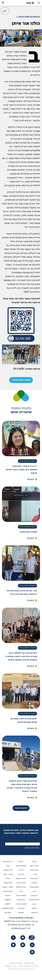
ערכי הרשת (34, 866)
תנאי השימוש (29, 963)
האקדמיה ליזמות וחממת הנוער (34, 900)
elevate (8, 966)
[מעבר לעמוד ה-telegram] (13, 944)
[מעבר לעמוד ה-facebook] (13, 937)
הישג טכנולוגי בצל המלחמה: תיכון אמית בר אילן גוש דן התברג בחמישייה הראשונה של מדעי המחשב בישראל (21, 656)
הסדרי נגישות (21, 879)
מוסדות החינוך (21, 866)
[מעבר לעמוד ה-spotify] (22, 944)
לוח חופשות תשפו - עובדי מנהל (8, 874)
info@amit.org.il (18, 928)
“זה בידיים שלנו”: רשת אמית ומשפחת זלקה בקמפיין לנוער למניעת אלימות (21, 469)
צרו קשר (31, 937)
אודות (34, 862)
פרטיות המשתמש (16, 963)
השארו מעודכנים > (21, 380)
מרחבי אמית (21, 883)
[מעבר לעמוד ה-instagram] (32, 944)
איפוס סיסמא (7, 891)
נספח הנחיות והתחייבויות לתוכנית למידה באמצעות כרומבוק (21, 904)
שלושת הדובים (24, 966)
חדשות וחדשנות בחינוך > (28, 17)
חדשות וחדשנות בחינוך (27, 461)
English (8, 900)
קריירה (21, 870)
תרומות (7, 896)
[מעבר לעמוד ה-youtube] (22, 937)
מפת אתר (7, 913)
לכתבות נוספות (21, 808)
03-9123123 (26, 925)
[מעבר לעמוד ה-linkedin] (32, 952)
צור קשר (21, 874)
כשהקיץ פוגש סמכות (28, 532)
